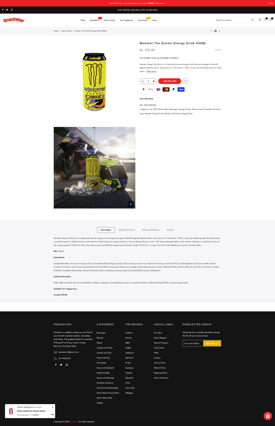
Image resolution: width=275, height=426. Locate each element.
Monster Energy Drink (154, 113)
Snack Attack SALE (104, 397)
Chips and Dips (103, 357)
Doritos (128, 337)
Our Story (158, 332)
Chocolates (101, 362)
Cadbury (129, 332)
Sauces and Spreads (105, 367)
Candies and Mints (104, 347)
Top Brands (144, 19)
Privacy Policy (160, 362)
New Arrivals (109, 20)
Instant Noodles (103, 372)
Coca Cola (129, 387)
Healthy (100, 402)
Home (56, 31)
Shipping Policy (160, 372)
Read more (151, 71)
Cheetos (128, 372)
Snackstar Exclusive (212, 109)
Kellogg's (129, 392)
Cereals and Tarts (104, 352)
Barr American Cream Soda (31, 411)
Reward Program (161, 342)
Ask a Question (146, 98)
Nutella (128, 347)
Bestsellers (95, 19)
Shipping (155, 57)
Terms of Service (161, 377)
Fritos (127, 382)
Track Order (159, 347)
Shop (83, 20)
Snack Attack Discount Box (108, 392)
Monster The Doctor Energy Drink (178, 113)
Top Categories (126, 20)
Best (166, 109)
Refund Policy (160, 367)
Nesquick (129, 377)
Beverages (173, 109)
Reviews (170, 229)
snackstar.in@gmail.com (68, 352)
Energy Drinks (185, 109)
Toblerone (129, 352)
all (151, 109)
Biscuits (100, 337)
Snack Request (160, 337)
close (271, 3)
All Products (158, 109)
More (155, 20)
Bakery (99, 342)
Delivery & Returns (150, 229)
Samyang (129, 367)
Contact (157, 357)
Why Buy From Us (127, 229)
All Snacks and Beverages (107, 387)
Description (106, 229)
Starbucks (129, 357)
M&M (127, 342)
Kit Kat (128, 362)
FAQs (156, 352)
